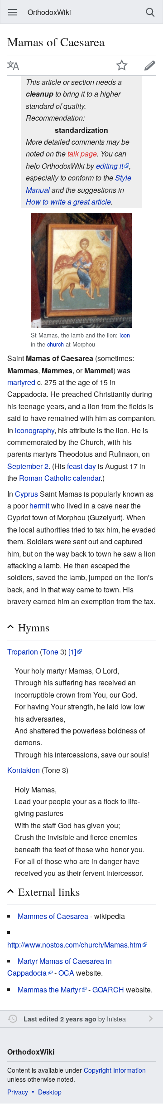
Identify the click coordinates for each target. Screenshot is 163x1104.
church (55, 344)
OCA (66, 972)
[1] (72, 651)
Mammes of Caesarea (53, 916)
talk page (82, 153)
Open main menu (12, 12)
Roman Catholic (45, 478)
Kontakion (23, 770)
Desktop (50, 1091)
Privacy (17, 1091)
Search (150, 12)
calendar (87, 478)
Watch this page (122, 65)
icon (125, 335)
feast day (81, 466)
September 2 (27, 466)
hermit (39, 505)
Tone (50, 651)
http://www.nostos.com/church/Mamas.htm (74, 944)
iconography (34, 430)
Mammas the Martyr (49, 989)
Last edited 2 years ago (60, 1018)
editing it (109, 166)
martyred (21, 382)
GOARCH (108, 989)
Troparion (22, 651)
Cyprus (26, 493)
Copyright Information (115, 1070)
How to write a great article (68, 201)
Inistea (116, 1018)
